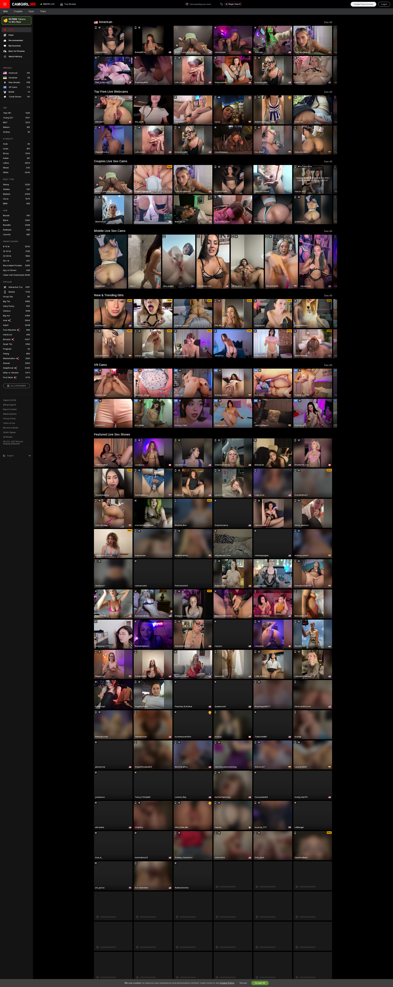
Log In (384, 4)
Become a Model (10, 428)
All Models (7, 437)
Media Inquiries (10, 414)
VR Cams (100, 365)
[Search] (221, 4)
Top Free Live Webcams (111, 91)
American (105, 22)
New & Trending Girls (109, 295)
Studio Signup (9, 432)
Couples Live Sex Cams (110, 161)
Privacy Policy (9, 419)
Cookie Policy (227, 983)
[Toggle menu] (5, 4)
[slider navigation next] (329, 55)
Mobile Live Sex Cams (109, 231)
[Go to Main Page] (24, 4)
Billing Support (9, 405)
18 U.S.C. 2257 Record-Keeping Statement (13, 443)
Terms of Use (9, 423)
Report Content (10, 409)
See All (328, 22)
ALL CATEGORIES (18, 386)
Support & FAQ (9, 400)
